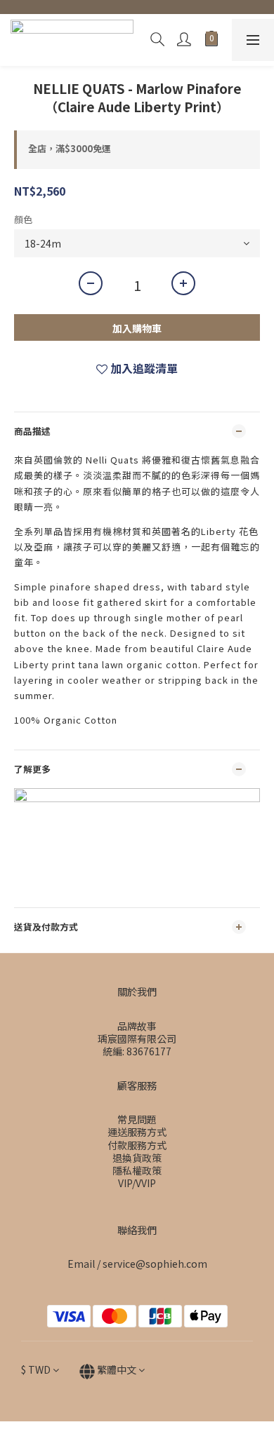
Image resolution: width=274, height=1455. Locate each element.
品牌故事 (137, 1026)
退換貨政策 (137, 1158)
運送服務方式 (137, 1132)
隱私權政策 (137, 1170)
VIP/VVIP (137, 1183)
